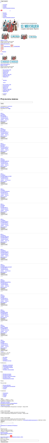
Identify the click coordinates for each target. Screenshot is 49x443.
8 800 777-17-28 (4, 40)
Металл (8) (5, 73)
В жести (5, 358)
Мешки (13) (5, 76)
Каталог (5, 12)
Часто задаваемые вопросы (9, 8)
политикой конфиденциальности (30, 420)
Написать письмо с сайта (17, 436)
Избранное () (4, 425)
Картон (5, 86)
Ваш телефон (4, 440)
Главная (5, 93)
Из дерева (5, 357)
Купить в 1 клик (4, 123)
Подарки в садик (6, 377)
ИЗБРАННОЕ (7, 46)
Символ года (6, 368)
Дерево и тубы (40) (7, 74)
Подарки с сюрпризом (8, 365)
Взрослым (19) (6, 75)
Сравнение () (10, 425)
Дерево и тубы (7, 89)
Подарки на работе (7, 375)
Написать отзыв (4, 432)
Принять (2, 421)
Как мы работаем (7, 385)
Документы (5, 393)
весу (11, 106)
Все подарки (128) (7, 69)
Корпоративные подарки (8, 378)
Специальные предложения (9, 386)
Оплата (4, 5)
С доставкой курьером (8, 367)
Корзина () (9, 426)
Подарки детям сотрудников (9, 376)
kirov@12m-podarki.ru (5, 43)
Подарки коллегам (7, 374)
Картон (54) (5, 72)
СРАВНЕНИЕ (16, 46)
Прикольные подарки (7, 366)
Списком (6, 107)
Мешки (5, 91)
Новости (5, 394)
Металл (5, 88)
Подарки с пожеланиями (8, 369)
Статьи (4, 396)
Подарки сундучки (7, 360)
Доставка (5, 4)
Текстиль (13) (6, 71)
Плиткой (2, 107)
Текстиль (6, 85)
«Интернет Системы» (5, 402)
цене (9, 106)
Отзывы (5, 6)
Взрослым (6, 90)
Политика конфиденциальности (7, 408)
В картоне (5, 359)
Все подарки (7, 84)
